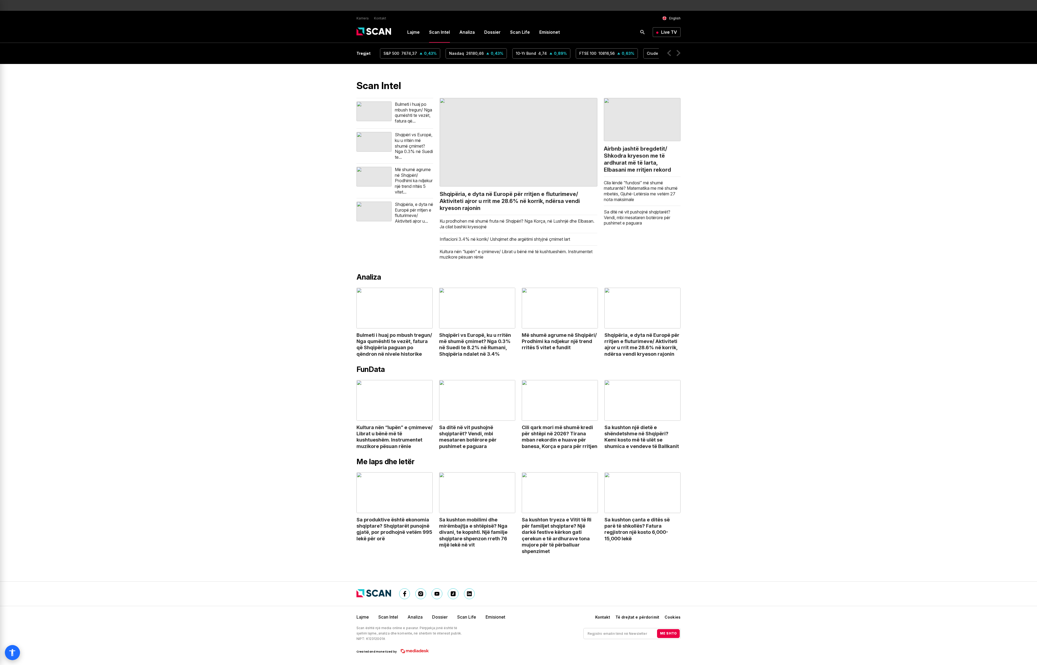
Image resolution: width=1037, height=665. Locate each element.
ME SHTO (668, 633)
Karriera (362, 18)
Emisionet (549, 32)
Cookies (673, 617)
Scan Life (520, 32)
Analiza (467, 32)
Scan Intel (439, 32)
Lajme (413, 32)
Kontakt (380, 18)
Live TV (669, 32)
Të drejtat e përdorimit (637, 617)
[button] (669, 53)
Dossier (492, 32)
